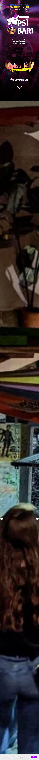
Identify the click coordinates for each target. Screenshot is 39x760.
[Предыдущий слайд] (1, 519)
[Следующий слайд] (37, 519)
